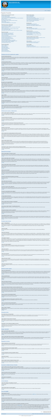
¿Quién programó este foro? (30, 45)
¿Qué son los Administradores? (30, 15)
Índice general (4, 9)
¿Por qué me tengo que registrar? (6, 16)
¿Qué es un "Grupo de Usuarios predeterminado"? (33, 20)
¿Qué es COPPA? (4, 21)
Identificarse (48, 10)
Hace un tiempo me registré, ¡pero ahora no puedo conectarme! (9, 20)
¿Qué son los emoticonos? (5, 46)
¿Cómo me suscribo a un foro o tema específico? (33, 38)
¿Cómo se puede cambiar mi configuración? (7, 25)
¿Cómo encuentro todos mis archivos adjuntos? (32, 42)
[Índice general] (5, 4)
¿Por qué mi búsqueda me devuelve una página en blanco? (34, 33)
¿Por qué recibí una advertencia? (6, 39)
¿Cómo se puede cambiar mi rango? (6, 29)
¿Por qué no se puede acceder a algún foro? (7, 37)
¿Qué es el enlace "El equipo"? (30, 21)
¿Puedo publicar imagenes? (5, 47)
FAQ (45, 10)
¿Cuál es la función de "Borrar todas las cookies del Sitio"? (9, 22)
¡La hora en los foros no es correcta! (6, 26)
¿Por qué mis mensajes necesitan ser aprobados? (8, 41)
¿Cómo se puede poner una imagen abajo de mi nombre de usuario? (10, 28)
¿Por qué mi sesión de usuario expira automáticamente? (8, 17)
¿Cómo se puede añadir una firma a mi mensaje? (8, 34)
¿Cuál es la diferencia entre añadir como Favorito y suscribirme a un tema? (36, 37)
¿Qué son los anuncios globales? (6, 48)
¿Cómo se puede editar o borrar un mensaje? (7, 33)
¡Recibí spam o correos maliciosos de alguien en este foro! (34, 25)
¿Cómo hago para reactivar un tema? (6, 42)
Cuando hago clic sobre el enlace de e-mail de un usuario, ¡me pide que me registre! (12, 30)
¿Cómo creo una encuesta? (5, 35)
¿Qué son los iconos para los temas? (6, 51)
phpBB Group (34, 394)
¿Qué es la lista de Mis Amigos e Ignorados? (32, 28)
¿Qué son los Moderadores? (30, 16)
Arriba (3, 59)
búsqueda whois (19, 405)
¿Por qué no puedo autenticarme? (6, 15)
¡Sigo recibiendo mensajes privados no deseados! (33, 24)
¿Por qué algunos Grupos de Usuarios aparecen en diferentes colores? (35, 19)
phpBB (22, 415)
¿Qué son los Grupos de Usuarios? (31, 17)
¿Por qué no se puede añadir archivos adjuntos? (8, 38)
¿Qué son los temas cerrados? (5, 50)
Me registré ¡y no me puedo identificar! (6, 19)
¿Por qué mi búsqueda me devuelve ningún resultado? (33, 32)
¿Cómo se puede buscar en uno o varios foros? (32, 31)
